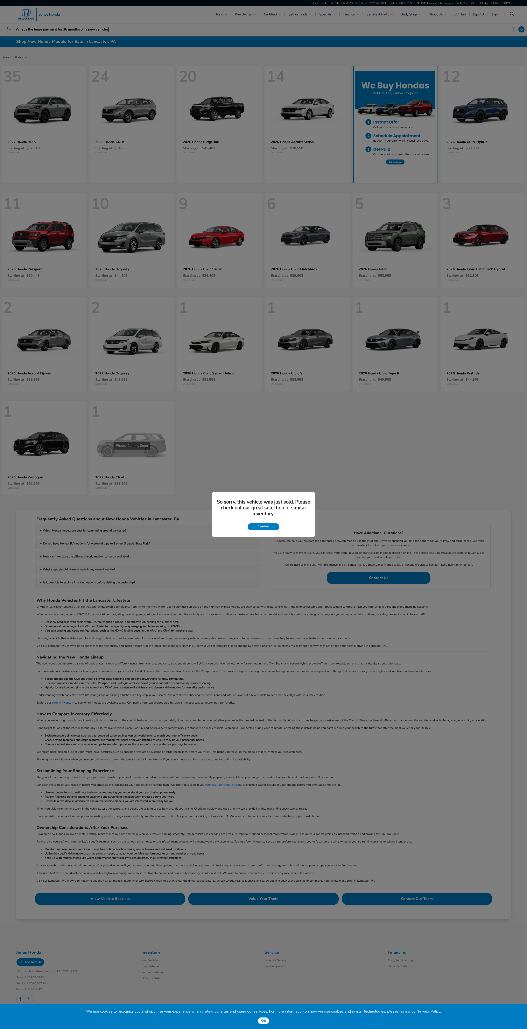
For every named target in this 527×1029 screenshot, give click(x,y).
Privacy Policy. (429, 1011)
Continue (263, 526)
